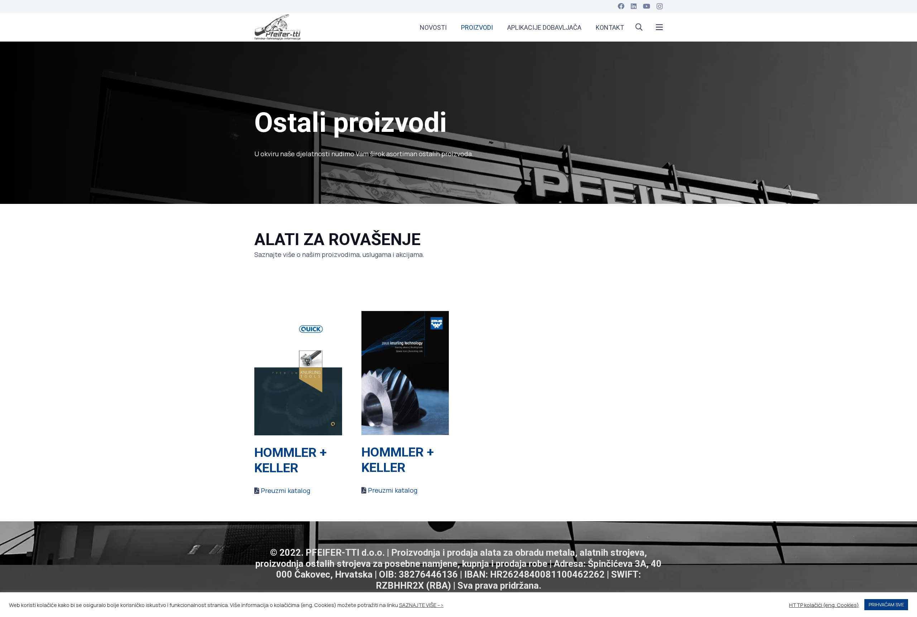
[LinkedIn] (634, 6)
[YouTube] (646, 6)
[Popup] (659, 27)
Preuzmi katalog (285, 490)
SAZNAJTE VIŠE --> (421, 605)
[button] (639, 27)
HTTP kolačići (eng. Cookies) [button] (824, 605)
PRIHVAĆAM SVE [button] (886, 604)
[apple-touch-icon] (277, 27)
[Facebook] (621, 6)
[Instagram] (660, 6)
